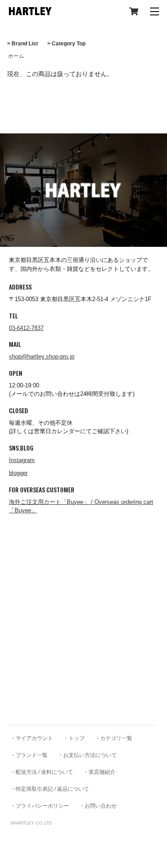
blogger (18, 473)
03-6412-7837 (26, 328)
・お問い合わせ (98, 806)
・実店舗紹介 (99, 772)
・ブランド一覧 (29, 755)
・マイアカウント (31, 738)
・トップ (74, 738)
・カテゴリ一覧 (113, 738)
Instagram (22, 460)
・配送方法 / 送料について (41, 772)
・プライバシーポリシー (39, 806)
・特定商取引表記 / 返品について (49, 789)
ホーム (16, 56)
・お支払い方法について (87, 755)
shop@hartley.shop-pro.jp (41, 356)
